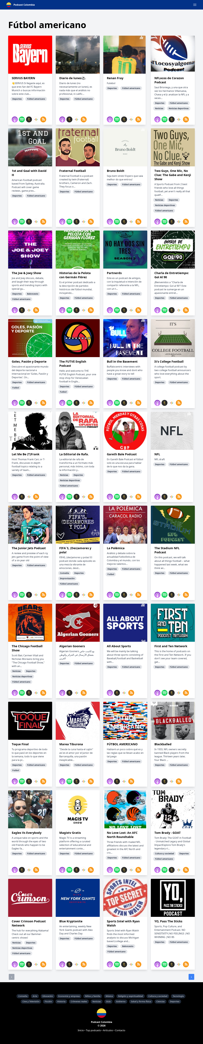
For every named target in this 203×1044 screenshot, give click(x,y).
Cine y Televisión (30, 1001)
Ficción (48, 1001)
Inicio (81, 1030)
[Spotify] (21, 119)
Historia (61, 1001)
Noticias (96, 1001)
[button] (195, 5)
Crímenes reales (79, 1001)
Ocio (108, 1001)
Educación (48, 996)
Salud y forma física (141, 1001)
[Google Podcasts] (36, 119)
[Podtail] (29, 119)
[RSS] (43, 119)
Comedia (22, 996)
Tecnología (178, 996)
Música (109, 996)
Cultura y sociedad (157, 996)
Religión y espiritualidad (130, 996)
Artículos (108, 1030)
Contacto (120, 1030)
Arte (35, 996)
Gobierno (121, 1001)
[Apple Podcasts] (14, 119)
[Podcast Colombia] (101, 1013)
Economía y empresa (69, 996)
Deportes (174, 1001)
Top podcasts (93, 1030)
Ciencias (160, 1001)
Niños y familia (92, 996)
